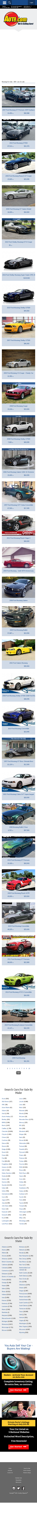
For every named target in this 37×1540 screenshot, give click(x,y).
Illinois (4, 1291)
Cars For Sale (27, 1468)
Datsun (4, 1143)
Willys (21, 1218)
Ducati (4, 1152)
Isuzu (3, 1197)
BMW (3, 1122)
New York (22, 1264)
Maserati (21, 1110)
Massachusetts (6, 1318)
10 (29, 1068)
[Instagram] (14, 1488)
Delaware (4, 1273)
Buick (3, 1125)
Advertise (10, 1470)
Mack (21, 1107)
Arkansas (5, 1258)
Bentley (4, 1119)
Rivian (21, 1170)
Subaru (21, 1191)
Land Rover (5, 1224)
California (4, 1264)
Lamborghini (5, 1221)
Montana (21, 1247)
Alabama (4, 1247)
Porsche (21, 1164)
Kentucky (5, 1303)
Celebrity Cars (18, 1477)
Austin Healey (6, 1116)
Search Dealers (27, 1470)
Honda (4, 1176)
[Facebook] (23, 1488)
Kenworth (4, 1215)
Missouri (4, 1330)
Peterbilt (21, 1149)
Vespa (21, 1209)
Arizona (4, 1256)
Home (10, 1468)
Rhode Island (23, 1296)
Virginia (21, 1320)
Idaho (3, 1288)
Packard (21, 1146)
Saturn (21, 1176)
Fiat (3, 1158)
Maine (3, 1309)
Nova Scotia (23, 1279)
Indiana (4, 1294)
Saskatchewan (23, 1299)
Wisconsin (22, 1329)
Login (31, 2)
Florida (4, 1279)
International (5, 1194)
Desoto (4, 1146)
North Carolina (23, 1273)
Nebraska (22, 1250)
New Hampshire (24, 1256)
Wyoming (22, 1332)
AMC (3, 1104)
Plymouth (22, 1152)
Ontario (21, 1287)
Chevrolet (5, 1131)
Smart (21, 1185)
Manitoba (4, 1312)
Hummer (4, 1182)
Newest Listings (27, 1472)
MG (20, 1125)
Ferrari (4, 1155)
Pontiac (21, 1161)
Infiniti (3, 1191)
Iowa (3, 1297)
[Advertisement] (18, 53)
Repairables (18, 1480)
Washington (22, 1323)
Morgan (21, 1134)
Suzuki (21, 1197)
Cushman (5, 1140)
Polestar (21, 1158)
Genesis (4, 1167)
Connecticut (5, 1270)
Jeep (3, 1203)
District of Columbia (8, 1276)
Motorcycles (18, 1482)
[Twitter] (18, 1488)
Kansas (4, 1300)
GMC (3, 1170)
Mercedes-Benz (24, 1119)
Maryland (4, 1315)
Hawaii (4, 1285)
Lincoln (21, 1101)
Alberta (4, 1253)
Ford (3, 1161)
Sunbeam (22, 1194)
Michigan (4, 1321)
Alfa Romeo (5, 1101)
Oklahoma (22, 1285)
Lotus (21, 1104)
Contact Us (10, 1472)
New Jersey (22, 1258)
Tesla (20, 1200)
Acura (3, 1098)
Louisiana (5, 1306)
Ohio (20, 1282)
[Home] (18, 19)
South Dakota (23, 1305)
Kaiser (4, 1209)
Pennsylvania (23, 1293)
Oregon (21, 1291)
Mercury (21, 1122)
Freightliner (5, 1164)
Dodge (4, 1149)
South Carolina (23, 1302)
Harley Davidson (7, 1173)
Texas (21, 1311)
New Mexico (23, 1262)
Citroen (4, 1137)
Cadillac (4, 1128)
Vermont (21, 1317)
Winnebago (22, 1221)
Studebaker (22, 1188)
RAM (20, 1167)
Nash (20, 1137)
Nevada (21, 1253)
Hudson (4, 1179)
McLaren (21, 1116)
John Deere (5, 1206)
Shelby (21, 1182)
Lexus (21, 1098)
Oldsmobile (22, 1143)
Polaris (21, 1155)
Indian (3, 1188)
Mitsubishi (22, 1131)
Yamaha (21, 1224)
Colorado (4, 1267)
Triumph (21, 1206)
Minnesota (5, 1324)
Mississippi (5, 1327)
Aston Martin (5, 1107)
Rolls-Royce (22, 1173)
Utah (20, 1314)
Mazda (21, 1113)
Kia (3, 1218)
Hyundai (4, 1185)
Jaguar (4, 1200)
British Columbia (7, 1262)
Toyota (21, 1203)
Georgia (4, 1282)
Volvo (21, 1215)
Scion (21, 1179)
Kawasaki (5, 1212)
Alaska (4, 1250)
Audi (3, 1113)
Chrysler (4, 1134)
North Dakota (23, 1276)
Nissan (21, 1140)
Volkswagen (22, 1212)
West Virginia (23, 1326)
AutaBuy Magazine (22, 1493)
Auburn (4, 1110)
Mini (20, 1128)
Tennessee (22, 1308)
